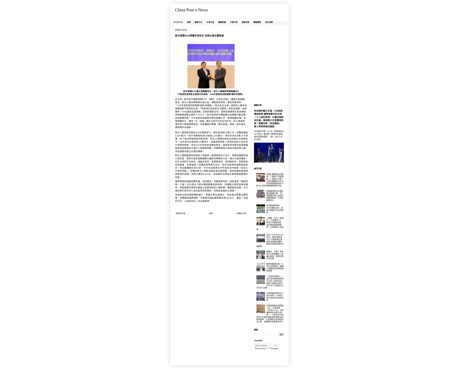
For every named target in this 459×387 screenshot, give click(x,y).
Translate (274, 349)
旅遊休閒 (245, 22)
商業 (189, 22)
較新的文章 (180, 213)
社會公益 (210, 22)
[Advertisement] (269, 64)
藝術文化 (198, 22)
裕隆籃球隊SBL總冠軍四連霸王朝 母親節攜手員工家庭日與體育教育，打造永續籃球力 (275, 195)
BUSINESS (178, 22)
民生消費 (269, 22)
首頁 (211, 213)
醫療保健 (222, 22)
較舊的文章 (241, 213)
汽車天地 (234, 22)
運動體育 (257, 22)
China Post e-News (191, 10)
